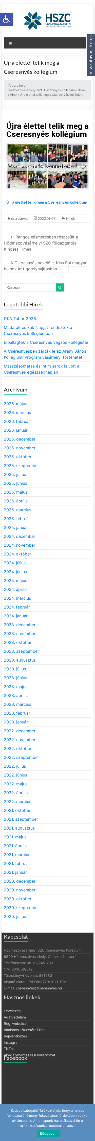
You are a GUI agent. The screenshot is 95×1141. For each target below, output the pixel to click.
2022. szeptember (21, 757)
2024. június (15, 571)
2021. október (17, 810)
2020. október (17, 898)
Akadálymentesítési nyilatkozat (29, 1055)
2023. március (17, 704)
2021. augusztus (19, 828)
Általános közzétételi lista (25, 1030)
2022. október (17, 748)
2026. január (16, 430)
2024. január (16, 615)
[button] (6, 19)
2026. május (15, 403)
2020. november (19, 889)
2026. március (17, 412)
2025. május (15, 492)
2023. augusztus (20, 660)
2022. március (17, 801)
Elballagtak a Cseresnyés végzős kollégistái (46, 342)
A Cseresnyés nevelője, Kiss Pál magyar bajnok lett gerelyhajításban (45, 265)
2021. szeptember (21, 819)
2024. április (15, 589)
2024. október (17, 553)
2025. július (15, 474)
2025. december (19, 439)
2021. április (15, 845)
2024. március (17, 598)
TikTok (9, 1049)
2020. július (15, 916)
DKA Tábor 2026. (20, 318)
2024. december (19, 536)
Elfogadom (48, 1133)
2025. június (15, 483)
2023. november (19, 633)
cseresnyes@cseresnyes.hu (39, 988)
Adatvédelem (15, 1017)
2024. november (19, 545)
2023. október (17, 642)
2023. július (15, 668)
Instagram (12, 1042)
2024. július (15, 562)
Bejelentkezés (15, 1036)
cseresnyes (19, 218)
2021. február (16, 863)
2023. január (16, 721)
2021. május (15, 836)
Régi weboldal (15, 1023)
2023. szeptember (21, 651)
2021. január (15, 872)
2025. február (17, 518)
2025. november (19, 447)
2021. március (17, 854)
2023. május (15, 686)
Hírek (70, 218)
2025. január (16, 527)
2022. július (15, 766)
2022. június (15, 775)
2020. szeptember (21, 907)
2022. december (19, 730)
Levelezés (12, 1011)
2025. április (16, 500)
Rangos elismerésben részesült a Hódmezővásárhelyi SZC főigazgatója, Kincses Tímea (41, 243)
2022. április (16, 792)
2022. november (19, 739)
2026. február (17, 421)
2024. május (15, 580)
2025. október (17, 456)
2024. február (17, 607)
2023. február (17, 713)
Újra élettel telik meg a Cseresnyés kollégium (46, 202)
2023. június (15, 677)
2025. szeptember (21, 465)
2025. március (17, 509)
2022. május (15, 783)
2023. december (19, 624)
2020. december (19, 881)
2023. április (16, 695)
